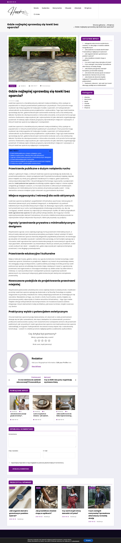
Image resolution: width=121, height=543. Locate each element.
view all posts (36, 366)
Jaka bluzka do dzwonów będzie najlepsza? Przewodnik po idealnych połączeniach (94, 79)
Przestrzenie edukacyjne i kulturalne (22, 159)
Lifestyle (77, 8)
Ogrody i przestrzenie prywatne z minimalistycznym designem (31, 157)
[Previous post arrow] (9, 380)
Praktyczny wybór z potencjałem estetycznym (26, 163)
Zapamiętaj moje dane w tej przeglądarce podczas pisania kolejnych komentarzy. (37, 463)
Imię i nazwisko (13, 451)
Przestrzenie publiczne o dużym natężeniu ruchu (25, 153)
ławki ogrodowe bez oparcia (19, 213)
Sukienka (45, 8)
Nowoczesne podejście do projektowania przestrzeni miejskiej (30, 161)
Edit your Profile (62, 362)
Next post (47, 377)
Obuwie (68, 8)
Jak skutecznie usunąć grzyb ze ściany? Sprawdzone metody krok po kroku (18, 415)
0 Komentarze (46, 86)
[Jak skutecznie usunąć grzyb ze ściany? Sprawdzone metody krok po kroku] (19, 402)
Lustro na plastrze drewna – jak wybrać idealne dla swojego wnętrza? (40, 415)
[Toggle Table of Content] (49, 151)
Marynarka (57, 8)
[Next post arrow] (75, 380)
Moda (36, 8)
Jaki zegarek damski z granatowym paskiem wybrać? (18, 513)
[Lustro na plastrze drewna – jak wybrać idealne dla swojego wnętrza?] (42, 402)
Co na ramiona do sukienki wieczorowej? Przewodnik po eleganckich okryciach (29, 381)
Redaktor (23, 86)
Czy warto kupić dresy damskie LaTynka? (98, 62)
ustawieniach (75, 541)
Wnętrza (87, 8)
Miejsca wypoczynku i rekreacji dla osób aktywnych (27, 155)
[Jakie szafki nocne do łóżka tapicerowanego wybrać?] (65, 402)
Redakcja (14, 411)
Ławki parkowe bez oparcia (25, 183)
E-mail (45, 451)
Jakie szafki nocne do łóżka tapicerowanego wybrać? (64, 415)
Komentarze (13, 434)
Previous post (36, 377)
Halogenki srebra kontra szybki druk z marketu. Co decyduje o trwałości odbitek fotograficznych (95, 46)
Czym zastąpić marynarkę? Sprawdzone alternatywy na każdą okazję (99, 514)
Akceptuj (88, 540)
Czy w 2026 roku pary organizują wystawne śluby (58, 381)
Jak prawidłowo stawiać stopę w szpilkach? (46, 512)
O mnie (37, 14)
